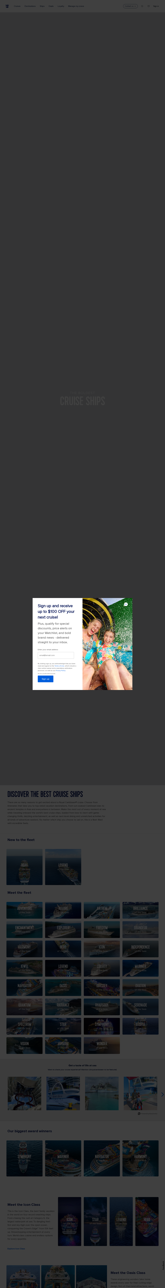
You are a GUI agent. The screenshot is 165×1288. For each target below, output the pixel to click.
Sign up (45, 678)
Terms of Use (59, 666)
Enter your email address (48, 650)
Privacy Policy (60, 671)
